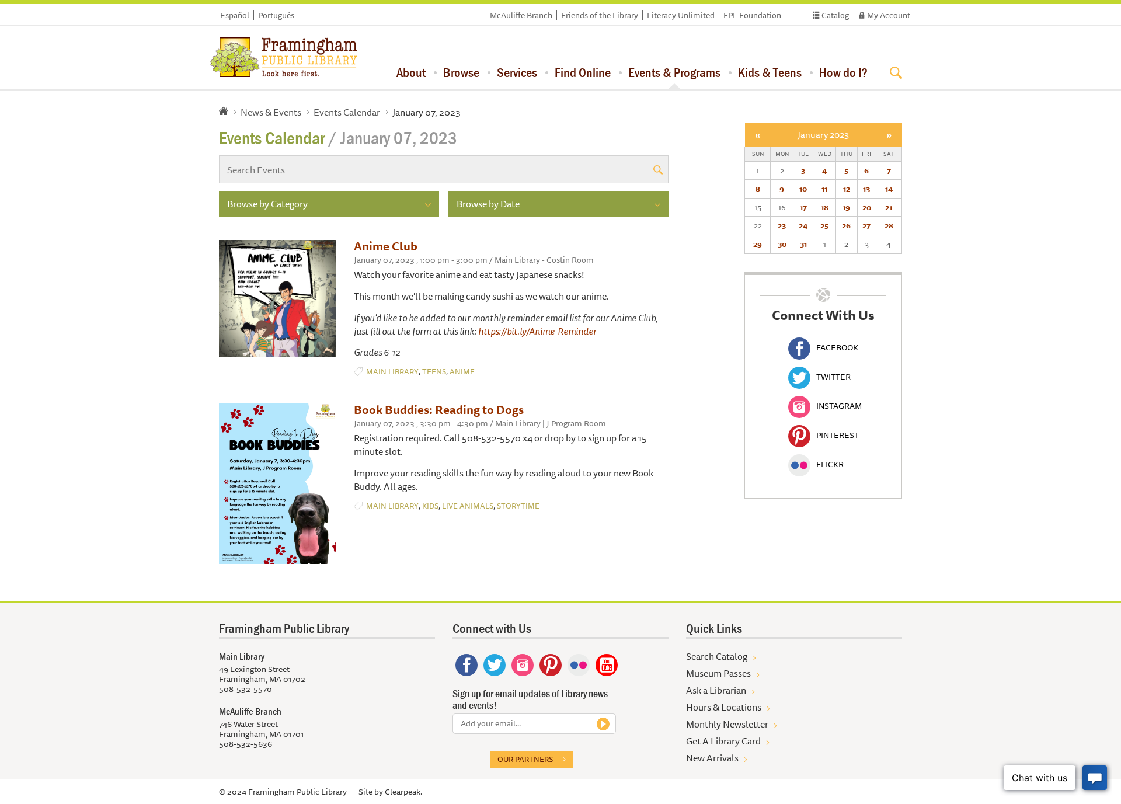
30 (782, 244)
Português (276, 15)
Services (517, 72)
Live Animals (467, 506)
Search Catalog (716, 656)
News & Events (271, 112)
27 (866, 225)
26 (846, 225)
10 (803, 188)
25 (824, 225)
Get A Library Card (723, 741)
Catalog (835, 15)
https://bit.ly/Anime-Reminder (537, 331)
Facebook (837, 347)
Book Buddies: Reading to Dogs (439, 410)
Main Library (392, 371)
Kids (430, 506)
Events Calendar (347, 112)
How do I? (843, 72)
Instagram (839, 405)
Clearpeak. (403, 791)
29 (757, 244)
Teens (434, 371)
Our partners (525, 759)
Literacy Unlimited (681, 15)
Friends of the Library (599, 15)
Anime (462, 371)
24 (803, 225)
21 (888, 207)
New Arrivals (712, 758)
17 (803, 207)
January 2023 (823, 134)
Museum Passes (718, 673)
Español (234, 15)
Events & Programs (674, 72)
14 (889, 188)
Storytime (518, 506)
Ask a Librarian (716, 690)
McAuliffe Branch (521, 15)
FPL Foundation (752, 15)
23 (782, 225)
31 (803, 244)
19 (846, 207)
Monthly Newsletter (727, 724)
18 (824, 207)
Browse (461, 72)
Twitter (833, 376)
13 (866, 188)
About (411, 72)
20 (866, 207)
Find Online (583, 72)
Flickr (830, 464)
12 (846, 188)
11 (824, 188)
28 (889, 225)
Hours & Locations (723, 707)
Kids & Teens (770, 72)
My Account (888, 15)
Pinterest (837, 435)
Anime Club (385, 246)
